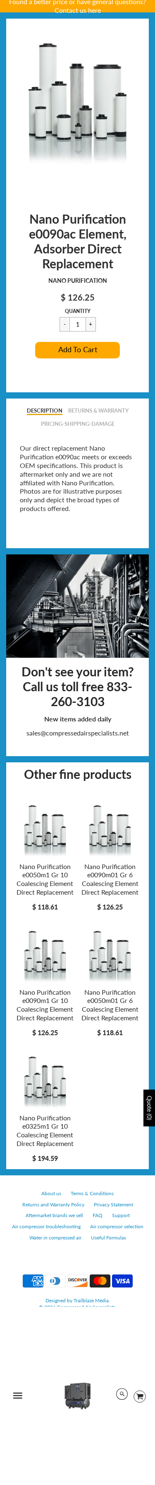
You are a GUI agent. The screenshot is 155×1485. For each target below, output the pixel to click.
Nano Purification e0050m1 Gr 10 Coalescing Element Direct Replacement (45, 879)
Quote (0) (149, 1108)
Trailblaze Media (91, 1300)
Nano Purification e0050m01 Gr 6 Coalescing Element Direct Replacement (109, 1005)
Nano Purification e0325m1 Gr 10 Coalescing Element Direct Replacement (45, 1130)
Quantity (78, 311)
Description (44, 410)
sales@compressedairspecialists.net (77, 733)
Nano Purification (77, 280)
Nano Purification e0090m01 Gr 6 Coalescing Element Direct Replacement (109, 879)
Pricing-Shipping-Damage (77, 423)
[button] (77, 350)
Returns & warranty (98, 410)
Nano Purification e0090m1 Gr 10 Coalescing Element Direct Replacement (45, 1005)
